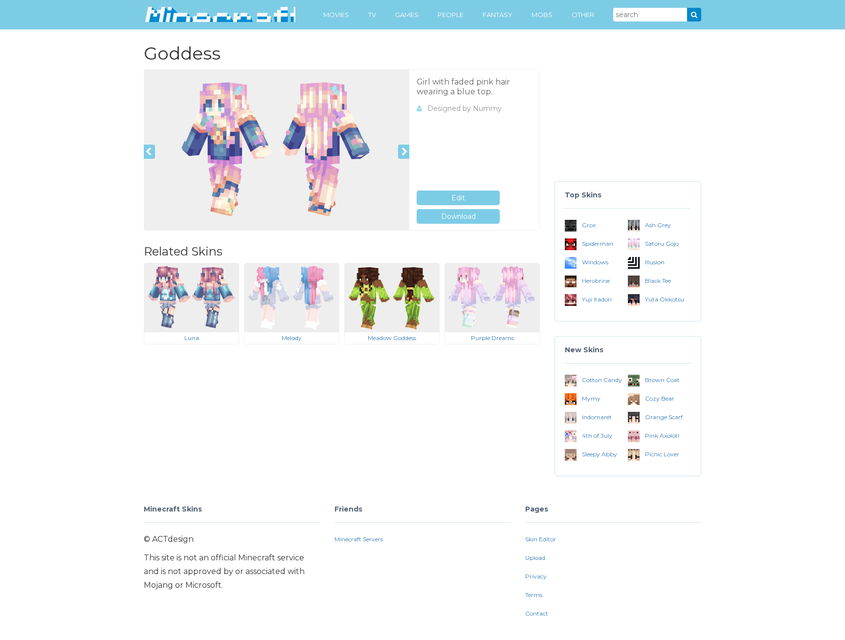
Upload (535, 557)
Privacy (536, 576)
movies (336, 15)
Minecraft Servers (358, 539)
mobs (542, 15)
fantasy (497, 15)
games (407, 15)
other (583, 15)
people (451, 15)
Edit (458, 197)
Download (458, 216)
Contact (536, 613)
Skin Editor (540, 539)
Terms (533, 594)
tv (372, 15)
